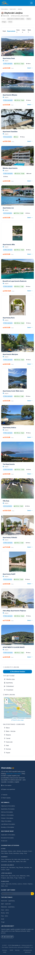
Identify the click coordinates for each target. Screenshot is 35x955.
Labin (14, 851)
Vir (31, 867)
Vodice (3, 869)
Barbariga (4, 851)
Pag (17, 867)
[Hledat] (32, 893)
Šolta (11, 878)
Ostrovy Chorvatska (7, 812)
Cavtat (8, 738)
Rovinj (10, 853)
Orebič (25, 884)
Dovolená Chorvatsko (7, 838)
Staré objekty (6, 797)
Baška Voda (4, 875)
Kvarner (4, 856)
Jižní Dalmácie (6, 873)
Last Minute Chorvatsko (8, 824)
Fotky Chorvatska (6, 821)
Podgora (3, 878)
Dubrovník (13, 9)
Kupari (8, 752)
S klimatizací (10, 686)
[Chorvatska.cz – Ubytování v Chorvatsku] (5, 3)
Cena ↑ (18, 31)
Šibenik (21, 867)
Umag (21, 853)
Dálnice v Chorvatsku (7, 815)
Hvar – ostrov (5, 910)
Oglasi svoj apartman (9, 789)
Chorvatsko (4, 9)
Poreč (30, 851)
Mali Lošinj (17, 859)
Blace (8, 728)
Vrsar (25, 853)
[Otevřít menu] (31, 3)
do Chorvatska (7, 785)
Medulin (19, 851)
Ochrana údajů (4, 951)
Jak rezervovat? (8, 936)
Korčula (8, 749)
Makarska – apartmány (7, 907)
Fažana (10, 851)
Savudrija (16, 853)
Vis (24, 878)
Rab (14, 861)
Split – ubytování (6, 904)
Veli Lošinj (23, 861)
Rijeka (18, 861)
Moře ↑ (29, 31)
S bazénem (9, 690)
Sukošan (26, 867)
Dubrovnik (9, 742)
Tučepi (20, 878)
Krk (13, 859)
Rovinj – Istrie (5, 913)
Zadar (8, 869)
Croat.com (4, 840)
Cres (2, 859)
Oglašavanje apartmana (28, 951)
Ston (6, 886)
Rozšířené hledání (18, 672)
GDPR (11, 950)
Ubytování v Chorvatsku (13, 773)
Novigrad (24, 851)
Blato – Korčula (10, 731)
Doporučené (11, 31)
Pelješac (30, 884)
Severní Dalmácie (7, 865)
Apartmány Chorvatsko (8, 809)
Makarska (23, 875)
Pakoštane (12, 867)
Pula (2, 853)
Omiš (28, 875)
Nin (7, 867)
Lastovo (19, 884)
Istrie (3, 848)
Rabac (6, 853)
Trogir (16, 878)
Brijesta (8, 735)
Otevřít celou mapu (18, 720)
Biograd (3, 867)
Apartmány (9, 683)
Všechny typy (10, 679)
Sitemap (17, 950)
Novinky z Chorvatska (7, 827)
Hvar (17, 875)
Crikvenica (8, 859)
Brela (13, 875)
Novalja (23, 859)
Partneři (5, 794)
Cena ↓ (23, 31)
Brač (10, 875)
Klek (7, 745)
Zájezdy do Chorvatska (8, 806)
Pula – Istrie (4, 916)
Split (8, 878)
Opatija (10, 861)
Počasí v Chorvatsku (7, 818)
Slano (2, 886)
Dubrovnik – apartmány (8, 900)
